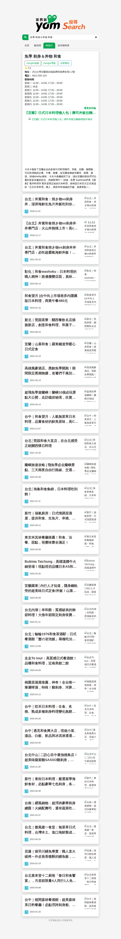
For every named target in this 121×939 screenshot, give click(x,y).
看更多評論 (90, 108)
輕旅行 (49, 45)
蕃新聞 (37, 45)
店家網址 (65, 63)
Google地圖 (33, 63)
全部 (26, 45)
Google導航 (49, 63)
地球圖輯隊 (63, 45)
